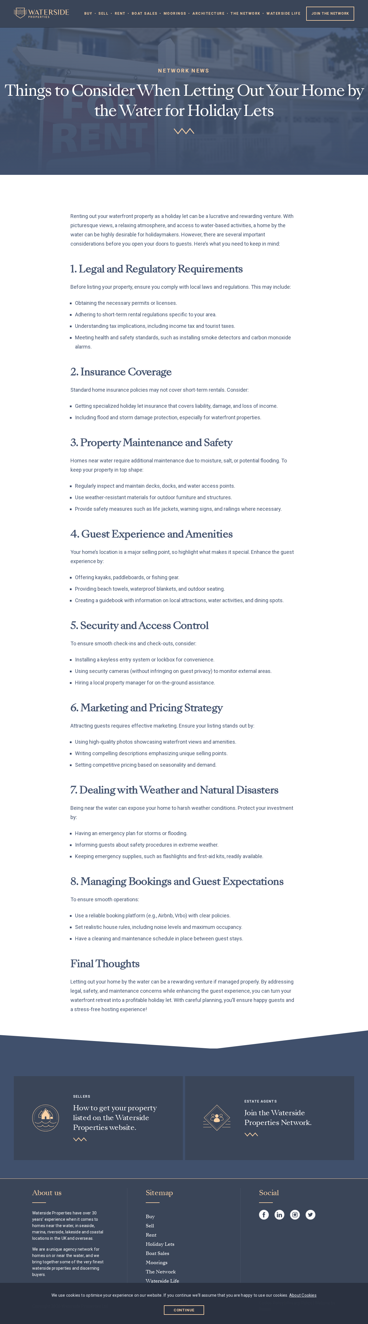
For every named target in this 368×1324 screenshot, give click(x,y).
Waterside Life (283, 14)
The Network (245, 14)
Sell (103, 14)
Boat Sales (145, 14)
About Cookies (303, 1295)
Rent (120, 14)
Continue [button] (184, 1310)
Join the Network (330, 14)
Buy (88, 14)
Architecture (208, 14)
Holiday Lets (160, 1244)
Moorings (175, 14)
